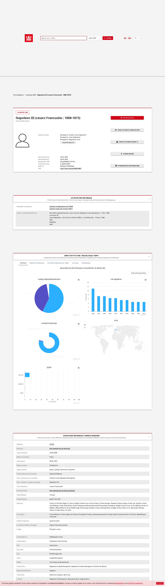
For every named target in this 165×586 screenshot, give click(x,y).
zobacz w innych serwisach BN (128, 130)
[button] (29, 38)
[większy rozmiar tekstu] (130, 38)
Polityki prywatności (135, 583)
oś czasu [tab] (75, 263)
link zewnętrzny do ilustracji (60, 448)
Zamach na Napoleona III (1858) (61, 206)
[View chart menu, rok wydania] (145, 280)
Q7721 (52, 444)
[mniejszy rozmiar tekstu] (125, 38)
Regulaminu (120, 583)
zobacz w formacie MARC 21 (128, 142)
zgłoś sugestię (128, 118)
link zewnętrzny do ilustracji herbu (62, 491)
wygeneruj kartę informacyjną (128, 166)
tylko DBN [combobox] (92, 38)
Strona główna (18, 95)
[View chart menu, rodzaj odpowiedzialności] (78, 280)
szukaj (108, 38)
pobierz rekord (128, 154)
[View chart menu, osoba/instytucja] (78, 324)
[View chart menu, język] (78, 368)
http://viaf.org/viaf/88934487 (70, 168)
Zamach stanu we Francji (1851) (61, 209)
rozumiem (160, 583)
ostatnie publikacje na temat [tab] (58, 263)
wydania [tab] (23, 263)
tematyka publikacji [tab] (36, 263)
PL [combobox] (136, 38)
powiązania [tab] (86, 263)
